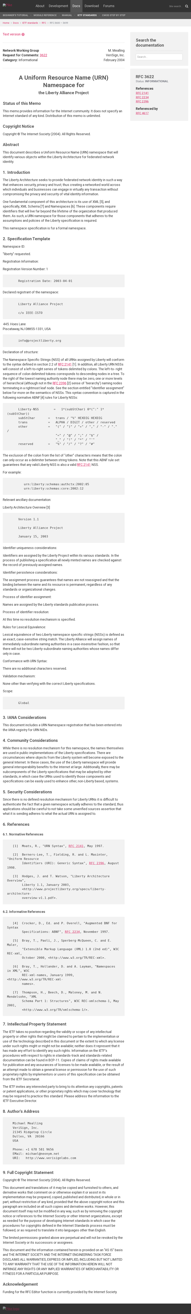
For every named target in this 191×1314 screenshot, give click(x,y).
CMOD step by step (113, 15)
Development (58, 6)
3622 (43, 55)
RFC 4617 (142, 113)
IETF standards (87, 15)
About (40, 6)
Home (6, 22)
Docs (76, 6)
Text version (12, 34)
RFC (44, 22)
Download (92, 6)
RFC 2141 (65, 364)
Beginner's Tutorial (15, 15)
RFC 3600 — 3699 (59, 22)
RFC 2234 (72, 932)
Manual (67, 15)
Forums (109, 6)
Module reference (45, 15)
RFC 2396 (59, 383)
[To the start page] (11, 1308)
